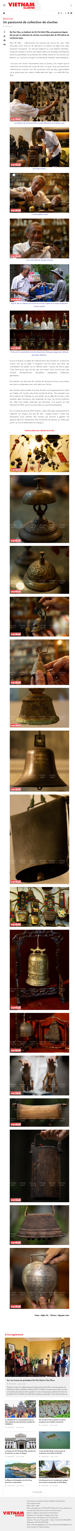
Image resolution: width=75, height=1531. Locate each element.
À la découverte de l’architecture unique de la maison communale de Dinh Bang (53, 1481)
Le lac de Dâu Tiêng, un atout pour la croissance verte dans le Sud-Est (52, 1452)
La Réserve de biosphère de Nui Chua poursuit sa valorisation (18, 1481)
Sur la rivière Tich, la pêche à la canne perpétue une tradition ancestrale (52, 1421)
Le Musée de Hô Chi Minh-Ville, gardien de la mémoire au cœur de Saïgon (20, 1452)
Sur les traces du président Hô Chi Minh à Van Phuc (31, 1380)
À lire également (14, 1334)
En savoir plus (37, 1492)
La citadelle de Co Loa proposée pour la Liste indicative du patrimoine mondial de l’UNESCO (20, 1422)
